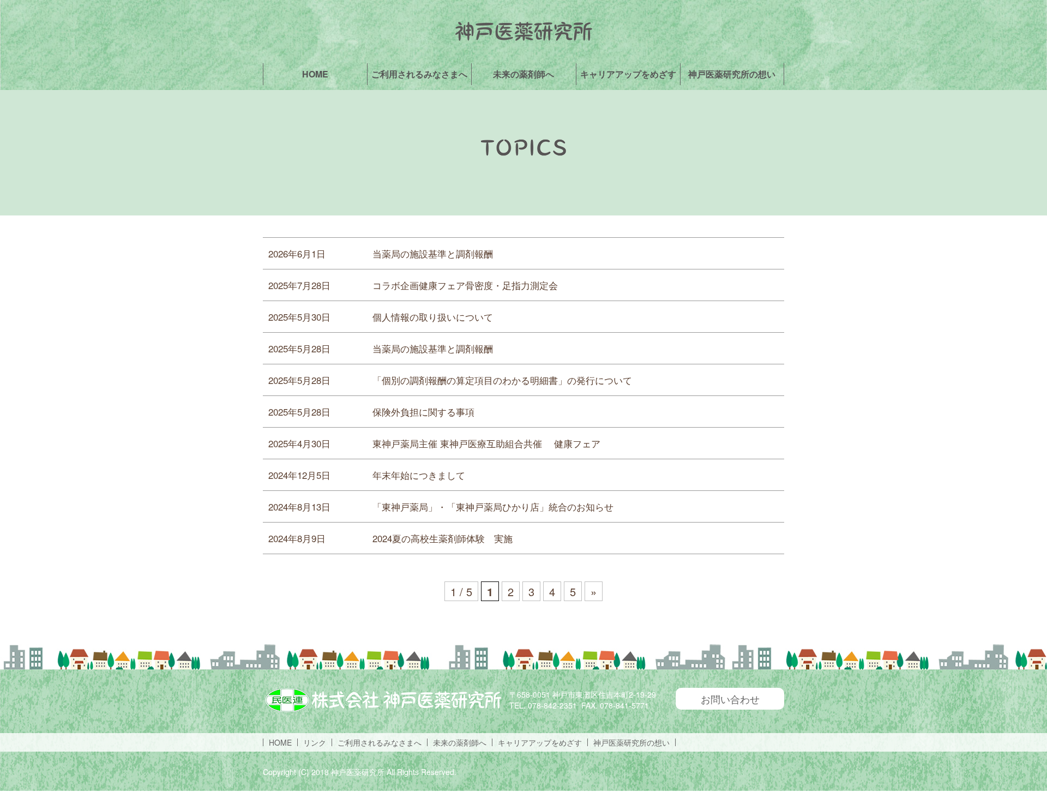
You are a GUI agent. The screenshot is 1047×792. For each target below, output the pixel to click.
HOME (315, 74)
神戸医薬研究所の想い (731, 74)
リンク (314, 742)
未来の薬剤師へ (523, 74)
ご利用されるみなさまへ (419, 74)
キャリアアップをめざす (628, 74)
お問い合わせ (730, 699)
